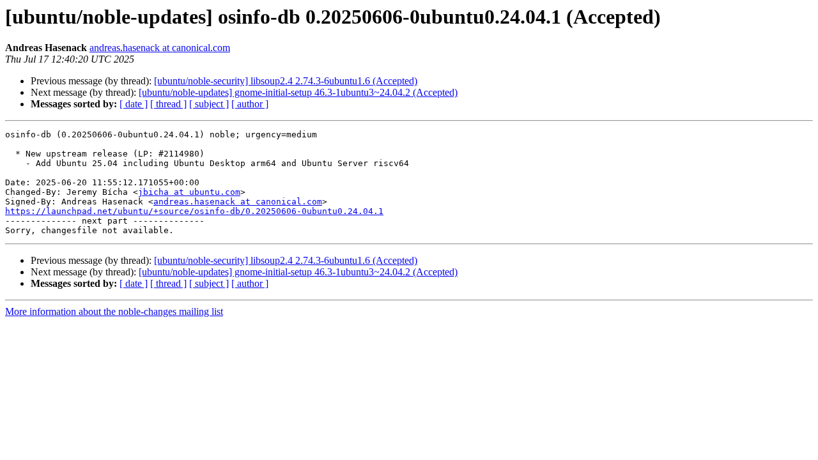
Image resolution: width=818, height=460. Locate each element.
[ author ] (249, 103)
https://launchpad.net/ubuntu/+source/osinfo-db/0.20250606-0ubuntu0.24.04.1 (194, 211)
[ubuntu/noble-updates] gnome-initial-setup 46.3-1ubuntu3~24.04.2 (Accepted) (298, 92)
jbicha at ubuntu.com (189, 192)
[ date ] (134, 103)
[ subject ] (209, 103)
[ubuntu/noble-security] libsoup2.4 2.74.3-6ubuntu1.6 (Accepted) (285, 80)
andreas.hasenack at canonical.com (159, 47)
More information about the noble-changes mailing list (114, 311)
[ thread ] (168, 103)
